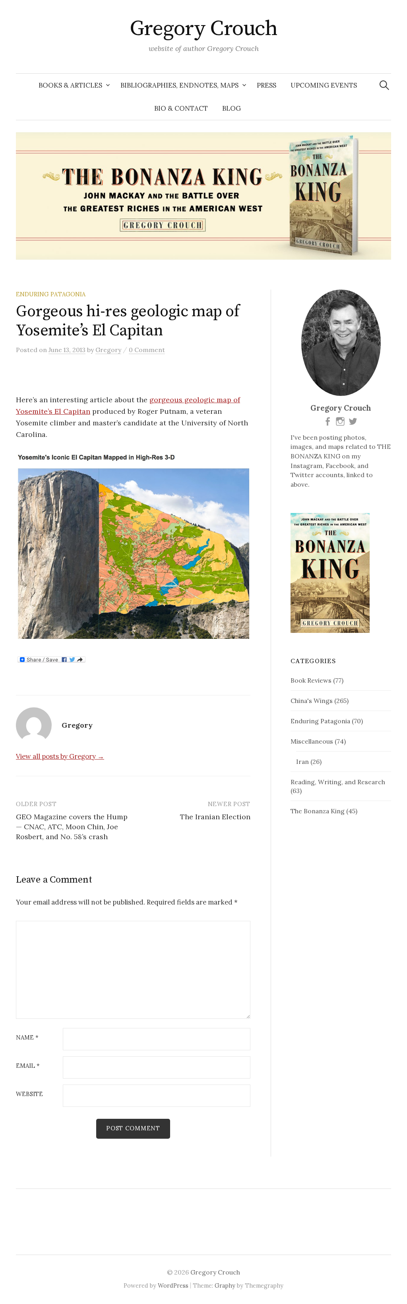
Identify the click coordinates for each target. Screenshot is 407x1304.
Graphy (225, 1285)
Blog (231, 108)
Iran (302, 762)
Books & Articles (70, 85)
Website (29, 1094)
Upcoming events (324, 85)
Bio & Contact (181, 108)
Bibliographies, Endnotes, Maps (179, 85)
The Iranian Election (215, 816)
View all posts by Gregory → (60, 756)
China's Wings (312, 701)
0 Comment (147, 350)
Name (27, 1038)
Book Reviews (311, 680)
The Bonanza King (318, 811)
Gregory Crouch (203, 28)
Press (266, 85)
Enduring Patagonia (50, 294)
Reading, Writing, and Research (338, 782)
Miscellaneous (312, 741)
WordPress (173, 1285)
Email (28, 1066)
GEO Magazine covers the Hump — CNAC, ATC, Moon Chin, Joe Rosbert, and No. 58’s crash (72, 826)
